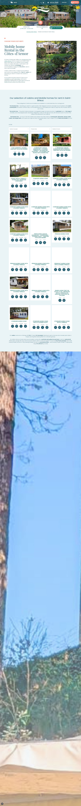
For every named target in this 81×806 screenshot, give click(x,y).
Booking (75, 2)
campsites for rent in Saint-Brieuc (12, 79)
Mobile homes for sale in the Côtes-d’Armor (14, 82)
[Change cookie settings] (2, 804)
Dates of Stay (26, 27)
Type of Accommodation (42, 27)
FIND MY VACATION (56, 27)
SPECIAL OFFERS (54, 2)
